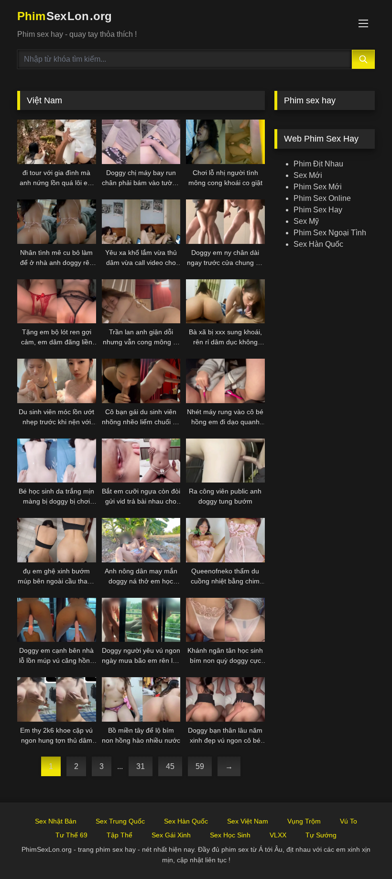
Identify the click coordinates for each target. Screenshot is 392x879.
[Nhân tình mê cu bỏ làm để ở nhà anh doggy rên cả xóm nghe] (56, 221)
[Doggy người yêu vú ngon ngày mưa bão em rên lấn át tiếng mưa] (141, 620)
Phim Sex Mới (318, 187)
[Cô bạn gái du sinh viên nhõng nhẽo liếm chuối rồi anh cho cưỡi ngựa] (141, 381)
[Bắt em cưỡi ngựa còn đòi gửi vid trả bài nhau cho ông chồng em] (141, 461)
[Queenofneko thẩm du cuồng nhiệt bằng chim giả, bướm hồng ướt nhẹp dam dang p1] (225, 540)
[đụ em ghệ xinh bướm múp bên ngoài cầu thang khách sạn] (56, 540)
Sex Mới (308, 175)
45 (170, 766)
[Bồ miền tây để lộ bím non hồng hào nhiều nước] (141, 699)
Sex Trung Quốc (120, 821)
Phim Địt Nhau (318, 164)
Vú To (348, 821)
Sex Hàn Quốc (318, 244)
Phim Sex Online (322, 198)
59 (200, 766)
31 (140, 766)
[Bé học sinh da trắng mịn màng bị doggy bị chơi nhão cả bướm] (56, 461)
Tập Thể (119, 835)
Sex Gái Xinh (171, 835)
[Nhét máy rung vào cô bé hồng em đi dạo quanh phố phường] (225, 381)
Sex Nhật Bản (55, 821)
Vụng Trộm (304, 821)
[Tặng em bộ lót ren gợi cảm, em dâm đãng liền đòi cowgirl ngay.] (56, 301)
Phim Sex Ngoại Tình (330, 233)
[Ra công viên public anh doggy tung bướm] (225, 461)
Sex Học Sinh (230, 835)
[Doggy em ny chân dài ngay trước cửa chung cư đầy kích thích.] (225, 221)
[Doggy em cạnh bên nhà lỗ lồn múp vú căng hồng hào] (56, 620)
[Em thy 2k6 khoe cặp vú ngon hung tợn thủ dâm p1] (56, 699)
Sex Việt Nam (247, 821)
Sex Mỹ (306, 221)
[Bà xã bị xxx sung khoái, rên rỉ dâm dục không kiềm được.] (225, 301)
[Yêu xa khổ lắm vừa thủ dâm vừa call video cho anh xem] (141, 221)
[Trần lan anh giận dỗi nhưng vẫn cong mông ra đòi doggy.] (141, 301)
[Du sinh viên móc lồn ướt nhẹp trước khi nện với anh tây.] (56, 381)
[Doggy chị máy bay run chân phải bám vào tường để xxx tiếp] (141, 142)
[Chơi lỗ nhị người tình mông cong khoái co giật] (225, 142)
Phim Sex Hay (318, 210)
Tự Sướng (321, 835)
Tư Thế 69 (71, 835)
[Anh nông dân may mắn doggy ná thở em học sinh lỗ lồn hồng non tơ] (141, 540)
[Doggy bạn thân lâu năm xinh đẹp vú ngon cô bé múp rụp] (225, 699)
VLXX (278, 835)
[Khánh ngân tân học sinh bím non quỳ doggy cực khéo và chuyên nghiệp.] (225, 620)
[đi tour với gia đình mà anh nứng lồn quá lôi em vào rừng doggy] (56, 142)
